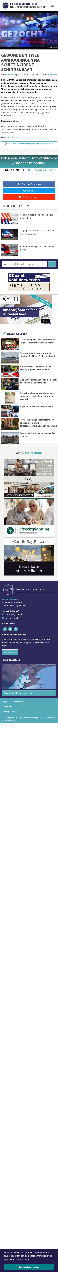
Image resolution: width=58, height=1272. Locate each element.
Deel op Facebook (31, 184)
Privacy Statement (11, 712)
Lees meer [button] (23, 1259)
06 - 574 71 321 (40, 170)
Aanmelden (10, 652)
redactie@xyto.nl (14, 614)
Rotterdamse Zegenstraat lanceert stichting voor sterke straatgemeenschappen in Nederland (38, 423)
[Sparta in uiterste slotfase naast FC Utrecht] (10, 438)
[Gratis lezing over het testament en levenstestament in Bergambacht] (10, 344)
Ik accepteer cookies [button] (29, 1267)
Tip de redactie (31, 197)
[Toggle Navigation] (52, 5)
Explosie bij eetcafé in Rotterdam (36, 406)
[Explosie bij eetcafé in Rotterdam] (10, 411)
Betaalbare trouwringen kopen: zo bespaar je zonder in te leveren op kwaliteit (37, 396)
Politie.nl (52, 74)
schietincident (10, 137)
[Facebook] (5, 629)
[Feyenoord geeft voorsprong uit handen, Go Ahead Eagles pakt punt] (10, 357)
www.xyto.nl (12, 618)
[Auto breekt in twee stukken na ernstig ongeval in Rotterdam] (10, 371)
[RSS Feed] (16, 629)
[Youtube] (10, 629)
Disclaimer (7, 707)
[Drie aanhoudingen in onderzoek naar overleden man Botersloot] (10, 384)
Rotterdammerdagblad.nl (23, 4)
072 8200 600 (13, 611)
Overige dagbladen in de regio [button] (18, 693)
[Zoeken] (52, 264)
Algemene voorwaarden (13, 702)
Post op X (30, 190)
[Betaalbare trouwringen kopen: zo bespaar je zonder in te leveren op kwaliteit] (10, 398)
